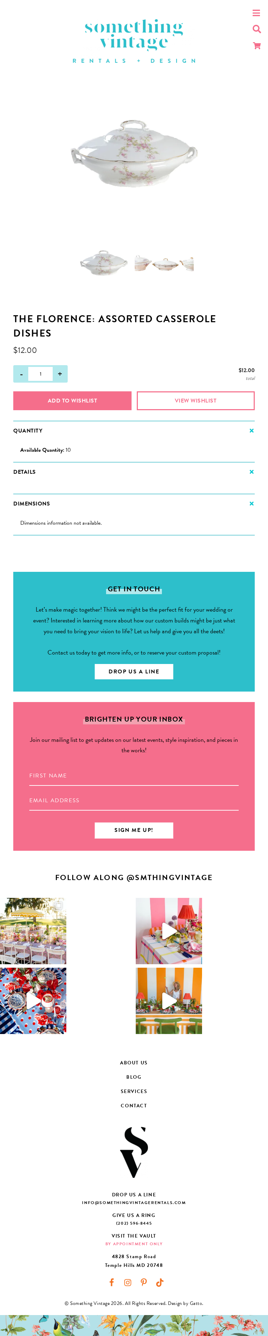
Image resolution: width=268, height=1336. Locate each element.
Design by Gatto (185, 1303)
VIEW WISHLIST (196, 401)
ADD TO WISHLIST (72, 401)
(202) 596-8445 (134, 1223)
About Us (134, 1062)
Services (134, 1091)
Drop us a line (134, 671)
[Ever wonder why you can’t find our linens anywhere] (169, 931)
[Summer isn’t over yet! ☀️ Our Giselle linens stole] (33, 931)
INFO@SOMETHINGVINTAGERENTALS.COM (134, 1203)
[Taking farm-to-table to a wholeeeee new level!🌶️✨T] (169, 1001)
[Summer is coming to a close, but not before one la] (33, 1001)
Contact (134, 1105)
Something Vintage (134, 41)
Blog (133, 1077)
